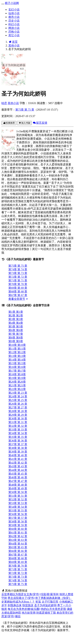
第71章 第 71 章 (17, 280)
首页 (15, 41)
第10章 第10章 (17, 344)
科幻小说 (14, 24)
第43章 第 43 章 (17, 466)
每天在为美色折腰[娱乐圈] (24, 608)
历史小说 (14, 20)
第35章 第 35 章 (17, 436)
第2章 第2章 (15, 315)
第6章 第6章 (15, 330)
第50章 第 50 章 (17, 492)
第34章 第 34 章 (17, 433)
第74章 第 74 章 (17, 269)
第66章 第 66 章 (17, 550)
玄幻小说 (14, 9)
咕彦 (4, 103)
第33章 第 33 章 (17, 429)
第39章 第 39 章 (17, 451)
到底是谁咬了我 (46, 612)
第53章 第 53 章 (17, 503)
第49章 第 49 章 (17, 488)
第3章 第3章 (15, 319)
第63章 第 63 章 (17, 539)
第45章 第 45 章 (17, 473)
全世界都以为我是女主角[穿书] (20, 594)
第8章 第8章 (15, 337)
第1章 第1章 (15, 311)
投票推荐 (10, 123)
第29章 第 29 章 (17, 414)
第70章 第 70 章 (17, 284)
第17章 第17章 (17, 370)
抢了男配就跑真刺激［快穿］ (53, 597)
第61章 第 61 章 (17, 532)
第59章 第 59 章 (17, 525)
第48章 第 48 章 (17, 484)
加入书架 (25, 123)
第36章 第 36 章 (17, 440)
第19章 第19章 (17, 378)
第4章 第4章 (15, 322)
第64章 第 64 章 (17, 543)
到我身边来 (15, 605)
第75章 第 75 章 (24, 109)
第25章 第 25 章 (17, 400)
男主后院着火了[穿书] (21, 597)
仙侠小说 (14, 13)
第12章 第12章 (17, 352)
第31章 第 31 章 (17, 422)
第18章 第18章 (17, 374)
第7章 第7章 (15, 333)
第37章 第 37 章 (17, 444)
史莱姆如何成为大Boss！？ (18, 601)
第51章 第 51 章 (17, 495)
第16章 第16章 (17, 367)
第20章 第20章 (17, 381)
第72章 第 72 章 (17, 276)
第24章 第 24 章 (17, 396)
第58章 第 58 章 (17, 521)
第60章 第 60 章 (17, 528)
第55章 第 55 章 (17, 510)
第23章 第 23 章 (17, 392)
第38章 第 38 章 (17, 447)
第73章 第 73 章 (17, 273)
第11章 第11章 (17, 348)
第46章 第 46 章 (17, 477)
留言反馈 (41, 122)
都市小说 (14, 16)
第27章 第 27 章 (17, 407)
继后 (18, 616)
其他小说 (14, 45)
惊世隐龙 (27, 605)
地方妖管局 (29, 612)
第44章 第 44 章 (17, 470)
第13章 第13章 (17, 355)
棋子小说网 (12, 3)
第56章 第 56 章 (17, 514)
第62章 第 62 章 (17, 536)
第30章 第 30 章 (17, 418)
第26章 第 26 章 (17, 403)
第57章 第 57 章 (17, 517)
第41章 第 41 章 (17, 459)
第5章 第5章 (15, 326)
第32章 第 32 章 (17, 425)
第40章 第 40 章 (17, 455)
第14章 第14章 (17, 359)
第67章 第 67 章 (17, 295)
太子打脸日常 (50, 601)
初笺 (38, 601)
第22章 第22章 (17, 389)
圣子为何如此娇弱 (45, 605)
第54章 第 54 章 (17, 506)
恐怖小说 (14, 31)
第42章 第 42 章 (17, 462)
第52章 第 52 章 (17, 499)
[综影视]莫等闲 (49, 594)
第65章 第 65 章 (17, 547)
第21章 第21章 (17, 385)
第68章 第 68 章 (17, 291)
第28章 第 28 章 (17, 411)
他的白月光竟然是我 (53, 608)
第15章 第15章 (17, 363)
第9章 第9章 (15, 341)
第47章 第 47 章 (17, 481)
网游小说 (14, 27)
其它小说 (14, 35)
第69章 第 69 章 (17, 287)
